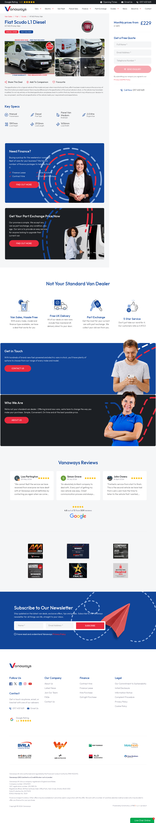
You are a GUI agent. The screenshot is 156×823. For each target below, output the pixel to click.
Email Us (128, 2)
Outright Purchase (88, 697)
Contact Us (18, 368)
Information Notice (123, 692)
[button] (56, 57)
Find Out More (24, 184)
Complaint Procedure (124, 697)
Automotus (125, 806)
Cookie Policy (121, 706)
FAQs (47, 697)
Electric (48, 9)
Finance (85, 9)
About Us (134, 9)
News (125, 9)
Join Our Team (51, 692)
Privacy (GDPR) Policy (122, 80)
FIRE (136, 806)
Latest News (50, 688)
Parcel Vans (73, 9)
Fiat (16, 16)
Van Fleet (61, 9)
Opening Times (110, 2)
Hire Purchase (86, 692)
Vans (36, 9)
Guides (113, 9)
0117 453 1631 (134, 90)
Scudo (23, 16)
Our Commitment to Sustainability (130, 683)
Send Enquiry (134, 69)
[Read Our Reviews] (78, 516)
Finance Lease (86, 688)
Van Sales (8, 16)
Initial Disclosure (122, 688)
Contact (148, 9)
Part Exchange (101, 9)
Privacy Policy (59, 634)
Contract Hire (86, 683)
